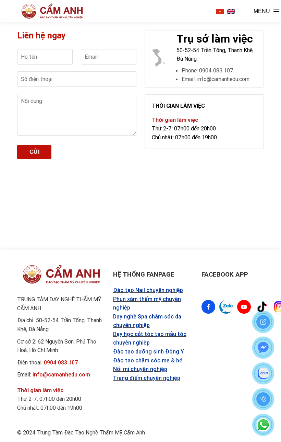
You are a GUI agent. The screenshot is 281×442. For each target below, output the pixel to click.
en (231, 11)
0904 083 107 (61, 362)
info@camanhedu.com (61, 374)
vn (220, 11)
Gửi (34, 152)
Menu (262, 11)
